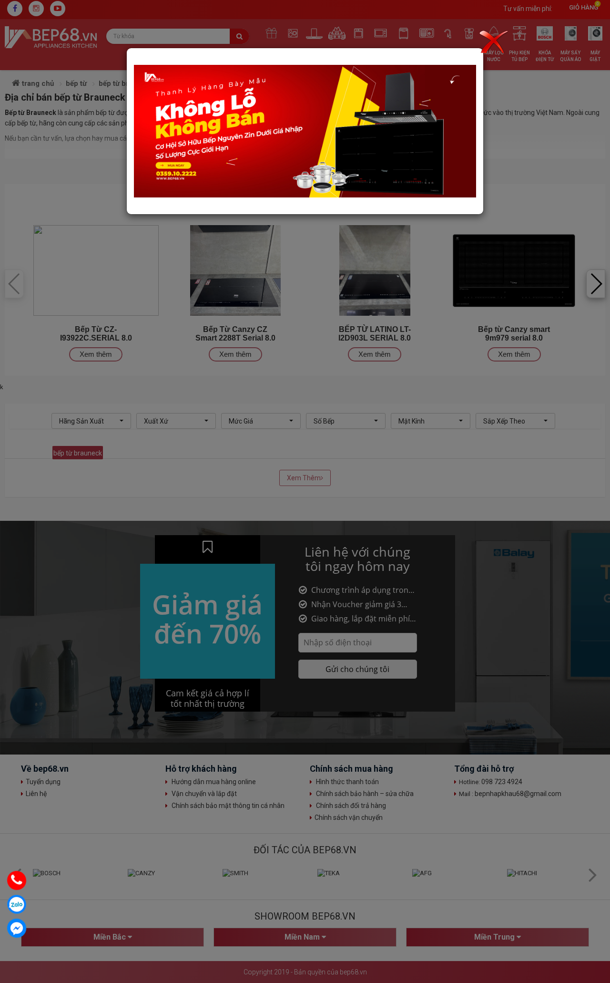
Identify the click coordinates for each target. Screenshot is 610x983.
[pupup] (305, 131)
